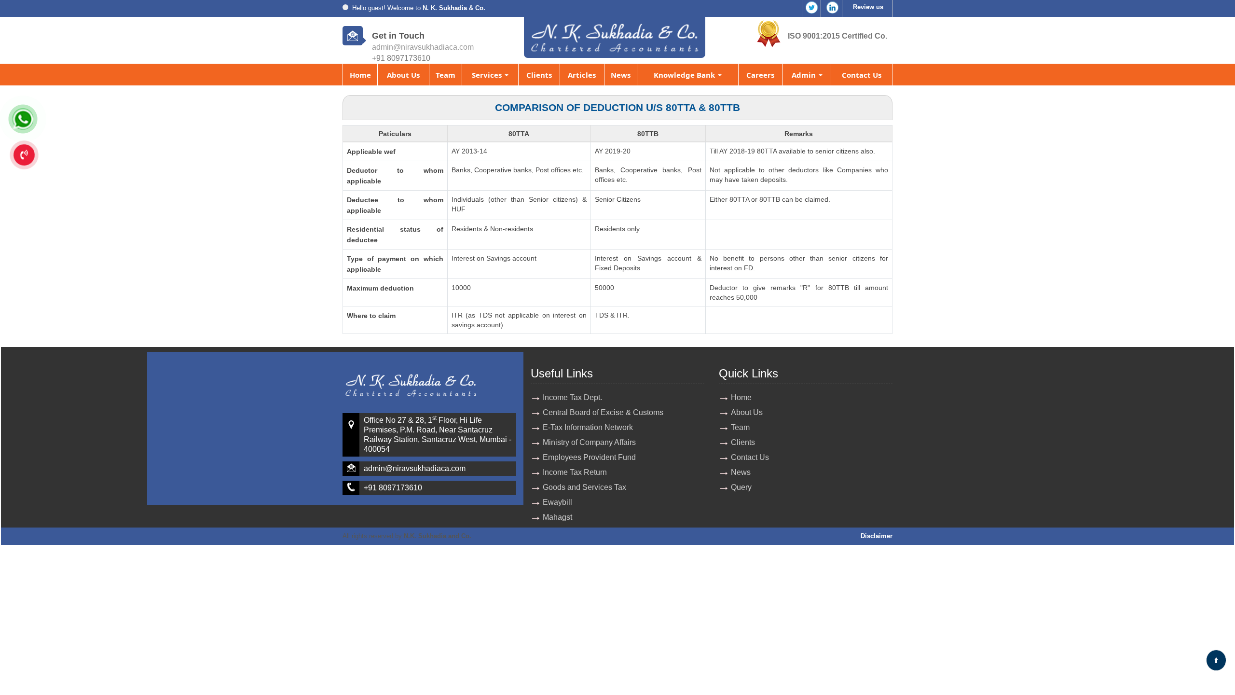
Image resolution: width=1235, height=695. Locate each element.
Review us (868, 7)
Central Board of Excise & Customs (603, 412)
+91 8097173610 (393, 488)
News (621, 75)
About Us (403, 75)
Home (360, 75)
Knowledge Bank (685, 75)
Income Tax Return (575, 472)
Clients (539, 75)
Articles (582, 75)
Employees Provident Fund (589, 457)
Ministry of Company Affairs (589, 442)
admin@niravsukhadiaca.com (423, 47)
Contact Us (861, 75)
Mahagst (557, 517)
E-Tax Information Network (588, 427)
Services (488, 75)
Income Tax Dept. (572, 397)
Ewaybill (557, 502)
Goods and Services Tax (584, 487)
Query (741, 487)
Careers (760, 75)
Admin (805, 75)
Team (445, 75)
